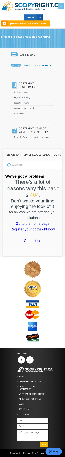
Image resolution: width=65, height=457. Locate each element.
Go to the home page (32, 223)
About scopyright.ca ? (30, 399)
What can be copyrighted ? (32, 394)
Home (21, 376)
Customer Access (21, 92)
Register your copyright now (32, 229)
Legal (21, 404)
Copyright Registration (30, 381)
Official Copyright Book (24, 108)
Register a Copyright (23, 97)
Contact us (32, 241)
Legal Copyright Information (27, 387)
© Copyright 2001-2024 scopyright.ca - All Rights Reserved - (31, 453)
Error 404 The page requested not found (31, 137)
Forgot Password (21, 103)
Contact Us (19, 113)
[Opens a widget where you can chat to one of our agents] (53, 451)
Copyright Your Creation (36, 65)
